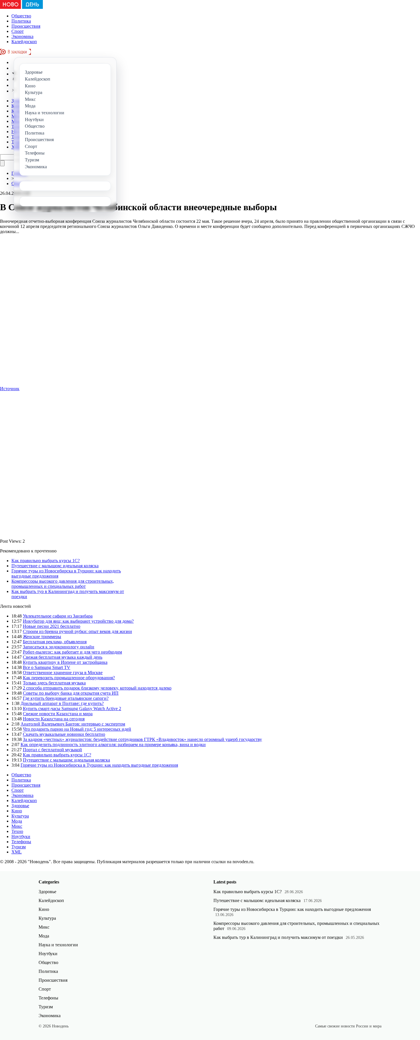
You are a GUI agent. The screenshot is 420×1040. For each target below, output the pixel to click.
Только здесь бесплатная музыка (54, 682)
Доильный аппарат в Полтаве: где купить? (62, 703)
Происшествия (25, 26)
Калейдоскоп (24, 41)
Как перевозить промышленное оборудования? (69, 677)
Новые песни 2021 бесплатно (51, 626)
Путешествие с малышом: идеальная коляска (55, 565)
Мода (16, 821)
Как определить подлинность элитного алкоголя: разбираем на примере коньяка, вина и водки (113, 744)
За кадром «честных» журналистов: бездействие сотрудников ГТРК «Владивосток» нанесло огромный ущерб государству (142, 739)
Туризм (18, 846)
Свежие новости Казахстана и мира (58, 713)
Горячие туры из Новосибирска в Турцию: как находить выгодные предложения (99, 765)
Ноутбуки (20, 836)
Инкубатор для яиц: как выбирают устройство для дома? (78, 621)
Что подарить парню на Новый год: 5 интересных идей (77, 729)
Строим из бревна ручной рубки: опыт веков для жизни (77, 631)
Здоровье (20, 805)
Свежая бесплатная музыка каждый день (62, 657)
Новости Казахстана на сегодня (54, 718)
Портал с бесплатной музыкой (52, 749)
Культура (20, 815)
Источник (9, 388)
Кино (16, 810)
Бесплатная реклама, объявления (55, 641)
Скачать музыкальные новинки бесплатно (64, 734)
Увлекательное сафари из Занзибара (58, 616)
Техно (17, 831)
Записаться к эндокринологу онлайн (58, 646)
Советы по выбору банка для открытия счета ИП (71, 693)
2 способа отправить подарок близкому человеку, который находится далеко (97, 688)
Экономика (22, 36)
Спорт (17, 31)
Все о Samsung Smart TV (46, 667)
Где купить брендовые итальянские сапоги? (66, 698)
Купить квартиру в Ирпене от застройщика (65, 662)
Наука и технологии (58, 944)
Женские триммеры (42, 636)
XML (16, 851)
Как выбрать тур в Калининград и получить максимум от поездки (278, 937)
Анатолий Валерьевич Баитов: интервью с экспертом (73, 724)
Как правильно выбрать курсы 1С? (45, 560)
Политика (21, 21)
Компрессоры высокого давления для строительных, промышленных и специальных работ (62, 584)
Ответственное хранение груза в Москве (63, 672)
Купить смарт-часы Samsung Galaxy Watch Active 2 (72, 708)
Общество (21, 15)
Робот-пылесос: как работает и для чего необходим (72, 652)
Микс (16, 826)
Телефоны (21, 841)
